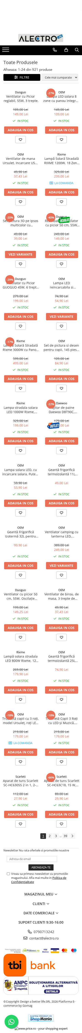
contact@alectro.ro (43, 938)
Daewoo (61, 403)
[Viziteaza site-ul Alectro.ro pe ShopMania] (41, 1018)
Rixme (61, 154)
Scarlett (20, 776)
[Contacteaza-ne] (55, 49)
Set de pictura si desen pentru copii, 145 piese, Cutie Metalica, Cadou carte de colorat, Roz (61, 347)
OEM (61, 92)
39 (65, 836)
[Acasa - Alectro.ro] (41, 37)
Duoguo (20, 92)
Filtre (23, 77)
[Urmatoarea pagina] (72, 836)
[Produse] (6, 51)
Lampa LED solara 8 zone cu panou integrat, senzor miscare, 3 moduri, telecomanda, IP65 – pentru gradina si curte (61, 98)
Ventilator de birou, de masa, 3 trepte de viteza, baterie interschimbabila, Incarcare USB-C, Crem (61, 596)
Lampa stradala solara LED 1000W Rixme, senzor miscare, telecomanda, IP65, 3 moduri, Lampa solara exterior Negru (21, 409)
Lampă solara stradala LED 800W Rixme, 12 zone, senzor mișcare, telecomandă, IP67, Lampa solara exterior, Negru (20, 658)
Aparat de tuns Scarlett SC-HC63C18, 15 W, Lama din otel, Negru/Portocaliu (61, 783)
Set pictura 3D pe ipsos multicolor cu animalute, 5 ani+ (20, 223)
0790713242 (43, 931)
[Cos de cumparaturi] (66, 49)
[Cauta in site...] (77, 49)
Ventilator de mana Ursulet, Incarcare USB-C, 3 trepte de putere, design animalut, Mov (20, 160)
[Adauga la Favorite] (20, 139)
